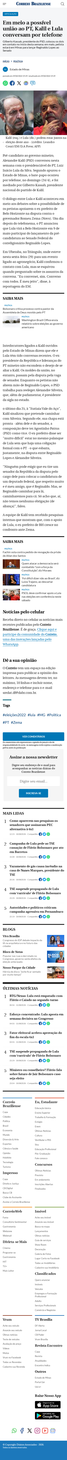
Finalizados (40, 1188)
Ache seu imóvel (43, 1217)
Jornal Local (41, 1330)
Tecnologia (8, 1162)
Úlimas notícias (42, 1235)
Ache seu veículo (11, 1325)
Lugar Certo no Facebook (47, 1258)
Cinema (6, 1248)
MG (42, 715)
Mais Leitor (8, 1270)
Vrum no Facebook (12, 1357)
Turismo (7, 1166)
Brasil (5, 1125)
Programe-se (9, 1252)
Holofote (7, 1157)
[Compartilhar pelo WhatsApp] (48, 835)
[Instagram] (37, 1431)
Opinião (6, 1153)
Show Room (40, 1244)
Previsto (39, 1175)
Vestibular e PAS (43, 1140)
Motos (6, 1353)
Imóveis (39, 1284)
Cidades (7, 1116)
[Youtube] (45, 1431)
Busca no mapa (42, 1226)
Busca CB (7, 1192)
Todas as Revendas (12, 1362)
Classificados (45, 1274)
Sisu (37, 1144)
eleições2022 (15, 715)
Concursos (43, 1164)
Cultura (38, 1135)
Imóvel (40, 1211)
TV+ (5, 1266)
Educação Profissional (45, 1149)
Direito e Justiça (11, 1183)
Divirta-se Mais (15, 1242)
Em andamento (42, 1179)
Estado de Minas (43, 1377)
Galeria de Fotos (43, 1254)
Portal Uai (40, 1382)
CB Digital (8, 1188)
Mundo (6, 1134)
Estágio (38, 1121)
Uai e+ (38, 1386)
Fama (5, 1217)
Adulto (38, 1301)
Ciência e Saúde (10, 1148)
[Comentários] (32, 84)
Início (6, 61)
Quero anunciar (42, 1280)
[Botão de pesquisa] (62, 4)
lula (32, 715)
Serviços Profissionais (45, 1305)
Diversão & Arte (11, 1139)
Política (18, 61)
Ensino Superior (42, 1112)
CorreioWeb (12, 1211)
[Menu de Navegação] (5, 4)
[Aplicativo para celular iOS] (48, 1405)
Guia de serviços (43, 1240)
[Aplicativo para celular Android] (48, 1416)
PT (7, 722)
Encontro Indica (42, 1365)
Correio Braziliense (12, 1104)
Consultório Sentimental (14, 1222)
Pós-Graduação (42, 1153)
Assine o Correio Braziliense (16, 1202)
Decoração (40, 1249)
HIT (5, 1261)
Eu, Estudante (46, 1102)
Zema (17, 722)
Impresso (10, 1173)
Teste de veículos (11, 1339)
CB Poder (39, 1334)
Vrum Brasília (41, 1339)
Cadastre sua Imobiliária (47, 1267)
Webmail (7, 1235)
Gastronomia (9, 1226)
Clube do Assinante (12, 1197)
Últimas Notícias (43, 1131)
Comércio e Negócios (45, 1310)
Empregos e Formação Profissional (46, 1295)
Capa (5, 1112)
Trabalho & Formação (45, 1117)
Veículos (39, 1289)
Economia (7, 1130)
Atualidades (41, 1360)
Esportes (7, 1144)
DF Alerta (39, 1325)
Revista (38, 1356)
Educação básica (43, 1108)
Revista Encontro (48, 1346)
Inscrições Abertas (44, 1184)
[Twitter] (19, 84)
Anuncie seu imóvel (44, 1222)
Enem (38, 1126)
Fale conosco (41, 1158)
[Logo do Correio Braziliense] (33, 4)
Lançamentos (41, 1231)
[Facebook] (12, 84)
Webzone (7, 1231)
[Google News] (26, 84)
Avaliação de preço (12, 1343)
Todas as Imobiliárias (45, 1263)
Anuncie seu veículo (12, 1330)
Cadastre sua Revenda (14, 1366)
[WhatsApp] (5, 84)
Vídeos (6, 1348)
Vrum (7, 1320)
